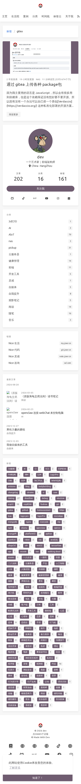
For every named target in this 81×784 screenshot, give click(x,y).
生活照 (15, 16)
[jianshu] (34, 746)
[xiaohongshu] (68, 199)
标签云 (57, 16)
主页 (4, 16)
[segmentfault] (46, 746)
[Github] (12, 199)
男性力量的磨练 (16, 429)
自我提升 (11, 433)
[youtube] (47, 199)
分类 (35, 16)
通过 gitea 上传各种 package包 (34, 84)
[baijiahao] (70, 746)
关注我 (40, 188)
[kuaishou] (22, 746)
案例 (25, 16)
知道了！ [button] (37, 777)
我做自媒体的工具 (17, 444)
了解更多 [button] (15, 767)
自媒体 (10, 448)
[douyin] (23, 199)
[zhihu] (35, 199)
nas (38, 79)
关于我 (69, 16)
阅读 (23, 400)
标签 (9, 31)
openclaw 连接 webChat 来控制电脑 (42, 412)
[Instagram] (58, 199)
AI (22, 416)
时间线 (46, 16)
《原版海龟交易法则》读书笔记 (39, 396)
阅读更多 (13, 114)
